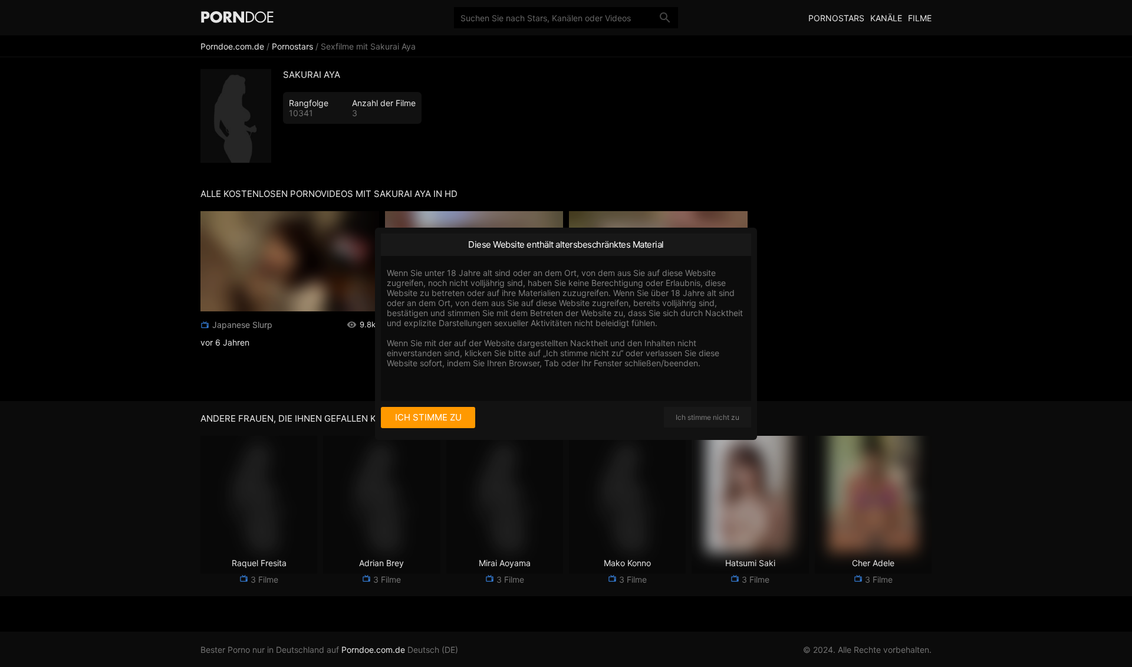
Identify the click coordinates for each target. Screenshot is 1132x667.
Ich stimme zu (428, 417)
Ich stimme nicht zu (707, 417)
